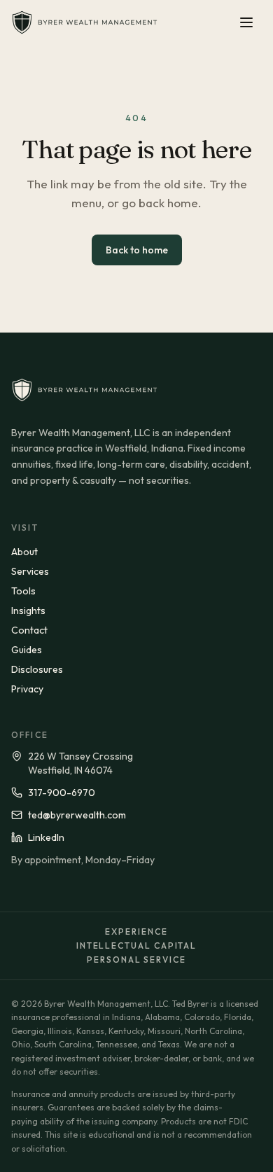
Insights (28, 610)
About (24, 551)
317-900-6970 (61, 792)
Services (30, 571)
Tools (23, 591)
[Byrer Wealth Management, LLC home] (84, 22)
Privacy (27, 689)
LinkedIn (46, 837)
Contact (29, 630)
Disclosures (37, 669)
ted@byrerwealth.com (77, 815)
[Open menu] (246, 22)
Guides (26, 649)
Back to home (137, 250)
